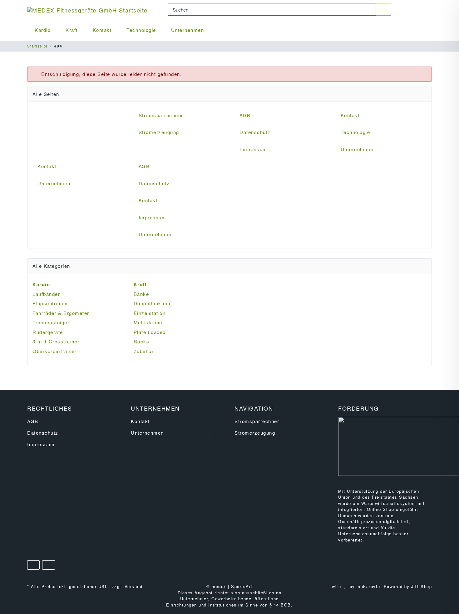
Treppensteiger (50, 322)
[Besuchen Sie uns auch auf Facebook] (33, 565)
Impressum (253, 149)
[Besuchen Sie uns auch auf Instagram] (48, 565)
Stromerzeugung (159, 132)
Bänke (141, 294)
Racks (142, 341)
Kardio (43, 30)
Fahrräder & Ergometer (60, 313)
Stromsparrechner (161, 115)
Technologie (141, 30)
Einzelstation (150, 313)
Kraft (72, 30)
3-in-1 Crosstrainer (56, 341)
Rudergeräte (47, 332)
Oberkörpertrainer (54, 351)
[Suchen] (384, 9)
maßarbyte (368, 586)
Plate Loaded (150, 332)
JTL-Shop (421, 586)
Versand (134, 586)
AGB (245, 115)
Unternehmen (187, 30)
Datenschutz (255, 132)
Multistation (148, 322)
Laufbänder (46, 294)
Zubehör (144, 351)
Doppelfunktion (152, 303)
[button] (406, 9)
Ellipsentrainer (50, 303)
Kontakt (102, 30)
